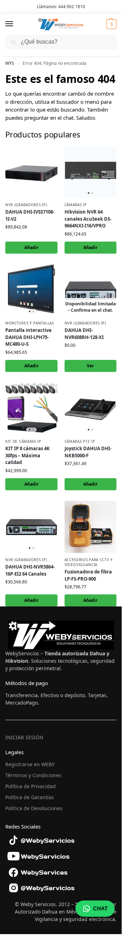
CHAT (100, 908)
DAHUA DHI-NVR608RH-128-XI (84, 333)
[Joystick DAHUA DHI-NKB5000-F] (91, 409)
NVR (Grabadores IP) (26, 204)
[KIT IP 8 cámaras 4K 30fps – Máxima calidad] (31, 409)
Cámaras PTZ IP (80, 441)
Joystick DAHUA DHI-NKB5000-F (88, 452)
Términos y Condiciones (33, 775)
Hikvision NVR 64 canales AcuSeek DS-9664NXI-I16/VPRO (88, 219)
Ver (90, 366)
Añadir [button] (31, 247)
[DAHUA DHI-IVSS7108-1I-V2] (31, 172)
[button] (110, 24)
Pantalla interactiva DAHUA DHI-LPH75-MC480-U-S (28, 337)
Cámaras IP (76, 204)
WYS (9, 63)
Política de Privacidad (30, 786)
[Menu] (15, 24)
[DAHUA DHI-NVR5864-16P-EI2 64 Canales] (31, 527)
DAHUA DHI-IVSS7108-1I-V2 (29, 215)
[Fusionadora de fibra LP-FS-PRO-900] (91, 527)
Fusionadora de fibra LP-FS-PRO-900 (88, 575)
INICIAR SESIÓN (24, 737)
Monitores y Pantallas (29, 323)
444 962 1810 (71, 7)
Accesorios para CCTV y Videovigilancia (89, 562)
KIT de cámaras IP (23, 441)
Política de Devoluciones (33, 808)
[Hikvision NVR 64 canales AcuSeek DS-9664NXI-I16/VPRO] (91, 172)
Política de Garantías (29, 797)
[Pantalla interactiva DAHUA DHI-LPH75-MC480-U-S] (31, 290)
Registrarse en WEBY (30, 764)
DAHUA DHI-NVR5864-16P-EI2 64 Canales (30, 570)
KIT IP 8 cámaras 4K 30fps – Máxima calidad (27, 455)
